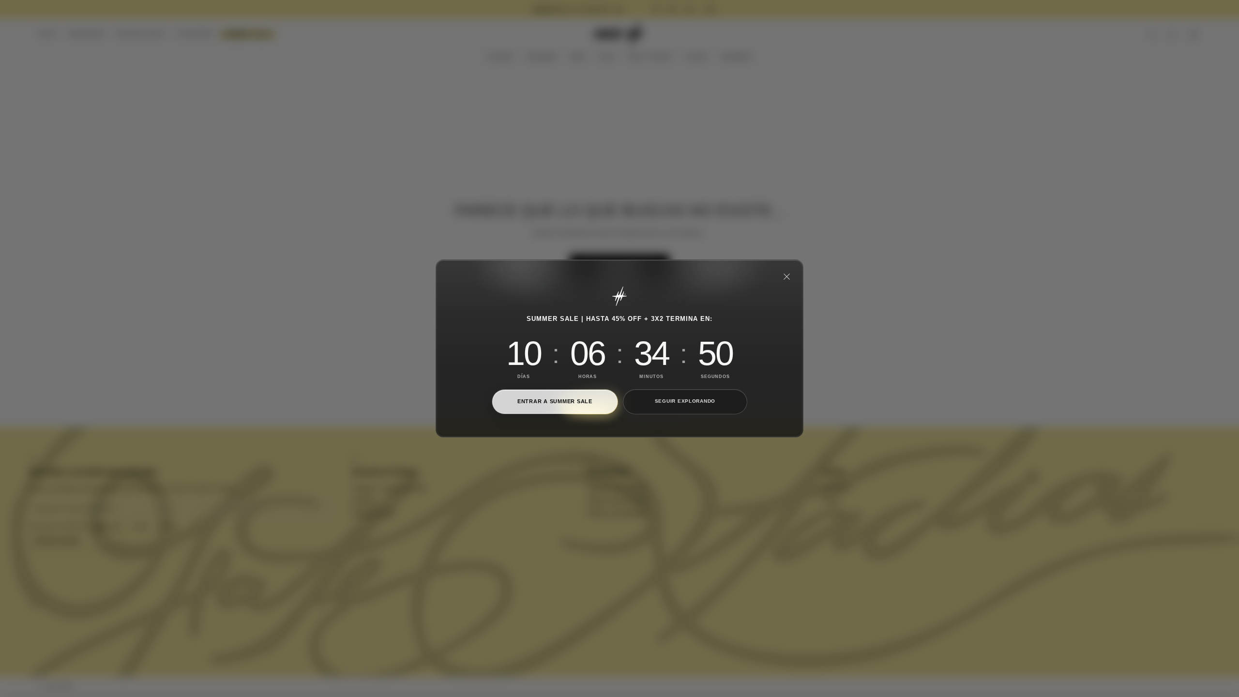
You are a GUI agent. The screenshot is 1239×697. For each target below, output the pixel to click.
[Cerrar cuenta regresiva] (786, 276)
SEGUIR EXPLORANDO (685, 401)
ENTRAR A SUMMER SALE (554, 401)
